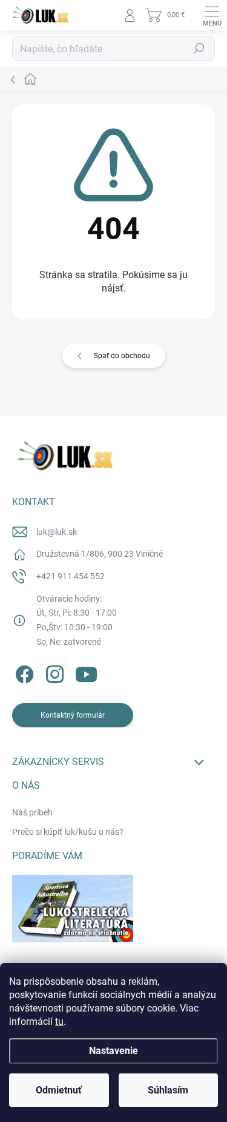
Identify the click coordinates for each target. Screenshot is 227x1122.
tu (59, 1021)
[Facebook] (22, 672)
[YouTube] (86, 672)
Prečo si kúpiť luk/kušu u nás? (67, 832)
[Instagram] (53, 672)
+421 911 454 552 (70, 576)
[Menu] (212, 15)
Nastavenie (113, 1050)
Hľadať (199, 48)
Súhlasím (168, 1090)
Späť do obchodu (122, 356)
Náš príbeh (32, 812)
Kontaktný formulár (73, 715)
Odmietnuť (59, 1090)
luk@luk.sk (56, 532)
